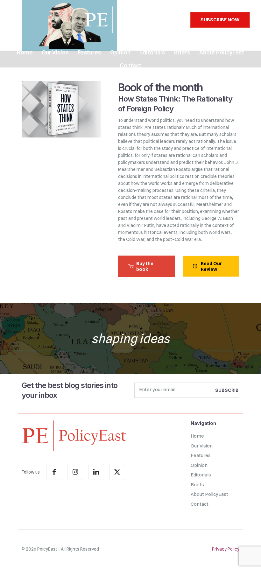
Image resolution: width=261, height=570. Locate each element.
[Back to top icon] (230, 557)
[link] (74, 435)
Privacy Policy (225, 549)
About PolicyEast (209, 494)
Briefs (197, 485)
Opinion (199, 465)
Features (201, 455)
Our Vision (202, 446)
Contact (199, 504)
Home (197, 436)
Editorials (201, 475)
